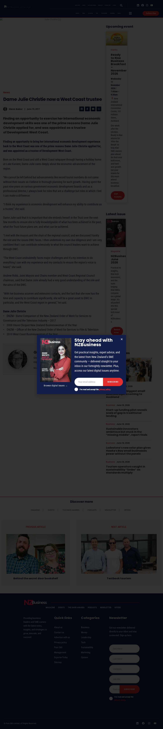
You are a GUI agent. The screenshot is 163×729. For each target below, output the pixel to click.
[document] (81, 364)
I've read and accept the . (95, 389)
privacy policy (104, 389)
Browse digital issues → (55, 385)
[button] (121, 339)
